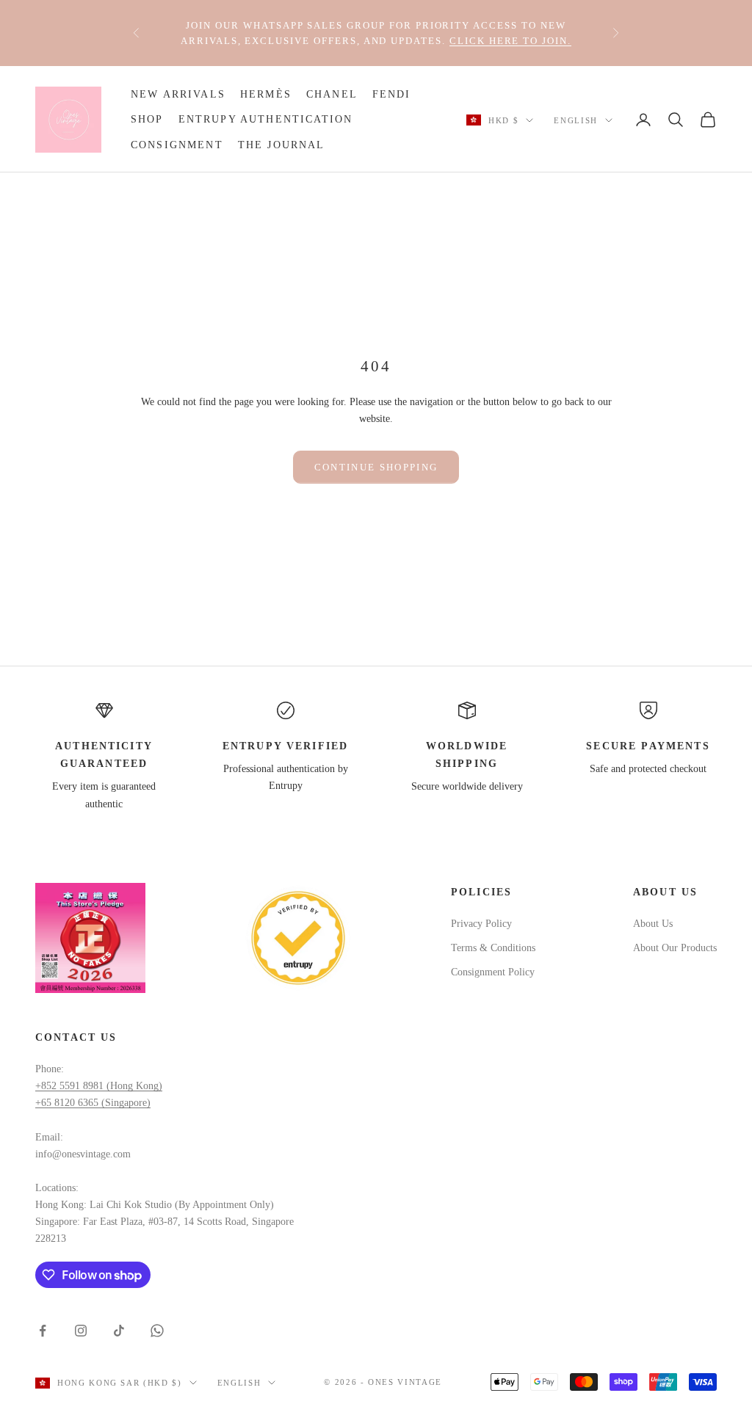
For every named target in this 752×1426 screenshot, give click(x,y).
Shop (147, 119)
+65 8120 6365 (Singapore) (93, 1102)
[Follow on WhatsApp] (157, 1330)
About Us (653, 923)
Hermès (266, 94)
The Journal (281, 144)
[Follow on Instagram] (80, 1330)
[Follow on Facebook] (42, 1330)
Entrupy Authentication (265, 119)
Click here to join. (510, 40)
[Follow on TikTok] (119, 1330)
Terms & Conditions (493, 947)
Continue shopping (376, 467)
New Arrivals (178, 94)
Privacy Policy (481, 923)
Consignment (177, 144)
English (576, 120)
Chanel (332, 94)
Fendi (391, 94)
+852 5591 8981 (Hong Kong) (98, 1085)
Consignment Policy (493, 972)
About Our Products (675, 947)
